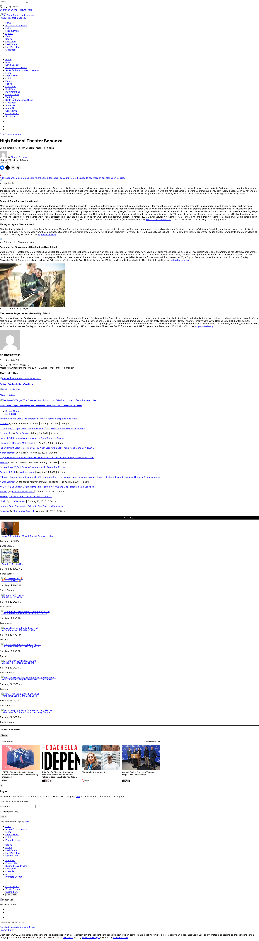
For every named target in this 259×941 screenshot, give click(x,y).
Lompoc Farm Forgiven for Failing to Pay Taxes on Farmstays (31, 506)
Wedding (9, 97)
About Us (10, 108)
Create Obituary (13, 889)
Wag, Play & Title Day (12, 564)
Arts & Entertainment (16, 25)
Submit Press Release (16, 866)
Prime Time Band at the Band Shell (19, 695)
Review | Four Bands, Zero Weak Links (16, 384)
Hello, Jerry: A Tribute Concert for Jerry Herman (26, 712)
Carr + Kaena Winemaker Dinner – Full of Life (24, 613)
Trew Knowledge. (91, 937)
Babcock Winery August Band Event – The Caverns (27, 679)
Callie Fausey (22, 433)
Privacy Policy (7, 930)
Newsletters (26, 9)
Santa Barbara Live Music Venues (22, 70)
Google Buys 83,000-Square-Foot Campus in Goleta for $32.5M (33, 467)
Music (3, 501)
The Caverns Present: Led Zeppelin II (20, 646)
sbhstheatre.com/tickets (158, 219)
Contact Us (11, 110)
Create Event (12, 113)
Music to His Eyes (7, 395)
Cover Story (11, 855)
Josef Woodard (17, 501)
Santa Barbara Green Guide (19, 100)
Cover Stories (12, 94)
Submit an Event (8, 9)
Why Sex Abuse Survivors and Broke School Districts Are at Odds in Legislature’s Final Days (47, 457)
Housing (4, 443)
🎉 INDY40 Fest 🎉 (11, 580)
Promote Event (13, 840)
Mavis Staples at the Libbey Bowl (18, 630)
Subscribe (6, 17)
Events (8, 36)
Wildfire (4, 423)
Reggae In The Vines (11, 597)
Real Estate (11, 44)
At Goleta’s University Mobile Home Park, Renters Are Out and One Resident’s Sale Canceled (47, 486)
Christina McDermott (23, 443)
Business (4, 511)
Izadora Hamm (26, 472)
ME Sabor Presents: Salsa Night (17, 662)
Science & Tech (8, 472)
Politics (4, 462)
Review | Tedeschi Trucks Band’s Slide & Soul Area (26, 496)
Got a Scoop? (19, 17)
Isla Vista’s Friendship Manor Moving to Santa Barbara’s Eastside (33, 438)
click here (68, 937)
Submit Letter (12, 891)
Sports (8, 39)
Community (6, 433)
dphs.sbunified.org (180, 260)
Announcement (8, 452)
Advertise (10, 105)
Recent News (12, 411)
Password (5, 806)
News (8, 22)
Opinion (9, 33)
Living (8, 28)
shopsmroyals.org (204, 326)
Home (8, 59)
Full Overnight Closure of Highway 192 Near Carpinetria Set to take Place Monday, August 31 (47, 447)
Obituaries (10, 41)
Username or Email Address (14, 801)
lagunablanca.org (47, 234)
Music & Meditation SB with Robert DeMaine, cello (27, 536)
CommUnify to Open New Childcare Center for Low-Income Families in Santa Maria (42, 428)
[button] (21, 763)
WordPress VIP (120, 937)
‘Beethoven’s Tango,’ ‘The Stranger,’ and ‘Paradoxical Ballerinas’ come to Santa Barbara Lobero (41, 406)
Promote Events (13, 876)
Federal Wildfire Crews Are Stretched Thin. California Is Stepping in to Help (38, 418)
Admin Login (11, 895)
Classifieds (10, 49)
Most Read (10, 413)
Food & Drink (12, 30)
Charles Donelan (19, 157)
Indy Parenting (12, 47)
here (78, 796)
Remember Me (10, 811)
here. (27, 821)
